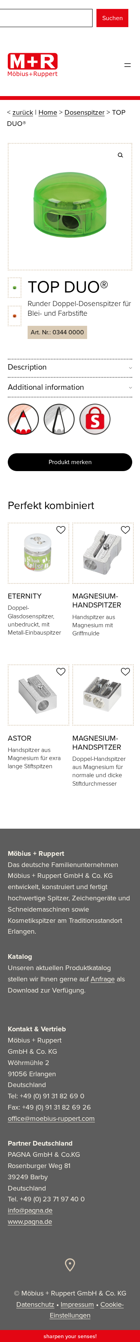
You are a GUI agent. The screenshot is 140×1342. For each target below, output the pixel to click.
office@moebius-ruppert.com (51, 1118)
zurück (22, 112)
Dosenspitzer (85, 112)
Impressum (77, 1304)
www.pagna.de (30, 1221)
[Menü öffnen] (127, 65)
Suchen (112, 18)
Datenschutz (35, 1304)
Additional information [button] (46, 387)
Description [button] (27, 367)
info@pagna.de (30, 1210)
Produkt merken (70, 462)
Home (47, 112)
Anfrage (103, 979)
